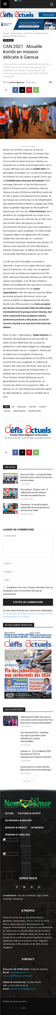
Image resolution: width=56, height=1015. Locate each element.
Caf (13, 407)
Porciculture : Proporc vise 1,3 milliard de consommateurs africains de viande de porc (34, 492)
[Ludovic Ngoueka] (5, 82)
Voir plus (27, 781)
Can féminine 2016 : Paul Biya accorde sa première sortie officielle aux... (34, 857)
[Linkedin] (24, 887)
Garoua (7, 411)
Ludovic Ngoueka (16, 82)
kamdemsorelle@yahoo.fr (23, 988)
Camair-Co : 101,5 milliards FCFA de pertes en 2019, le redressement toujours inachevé (35, 754)
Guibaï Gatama (19, 411)
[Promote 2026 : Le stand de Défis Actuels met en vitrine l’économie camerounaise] (10, 478)
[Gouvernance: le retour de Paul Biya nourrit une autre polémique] (10, 771)
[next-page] (9, 519)
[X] (22, 90)
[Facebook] (15, 90)
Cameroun (21, 407)
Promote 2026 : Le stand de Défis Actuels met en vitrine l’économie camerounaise (36, 477)
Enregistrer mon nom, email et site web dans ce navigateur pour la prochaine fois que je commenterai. (28, 590)
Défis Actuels (16, 33)
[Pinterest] (29, 90)
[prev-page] (5, 519)
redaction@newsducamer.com (17, 975)
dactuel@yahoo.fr (19, 972)
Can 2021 (32, 407)
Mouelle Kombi (35, 411)
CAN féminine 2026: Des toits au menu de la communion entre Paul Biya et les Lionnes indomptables (36, 720)
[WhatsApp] (36, 90)
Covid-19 (42, 407)
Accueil (6, 33)
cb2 (23, 1008)
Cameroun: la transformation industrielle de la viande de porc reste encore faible (35, 507)
